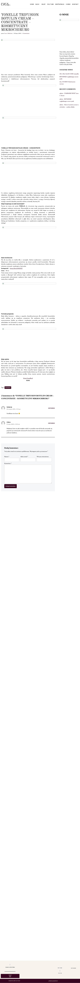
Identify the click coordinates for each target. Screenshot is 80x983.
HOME (32, 4)
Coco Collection (8, 33)
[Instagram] (73, 966)
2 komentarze (26, 33)
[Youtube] (60, 965)
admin (61, 93)
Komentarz (7, 463)
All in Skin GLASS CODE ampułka (69, 74)
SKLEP (44, 4)
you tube (50, 4)
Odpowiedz (51, 408)
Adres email (24, 456)
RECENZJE (7, 387)
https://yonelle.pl (28, 378)
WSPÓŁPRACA (59, 4)
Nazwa (6, 456)
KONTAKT (75, 4)
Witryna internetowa (43, 456)
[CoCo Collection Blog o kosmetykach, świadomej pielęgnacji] (6, 4)
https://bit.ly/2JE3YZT (16, 268)
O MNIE (68, 4)
